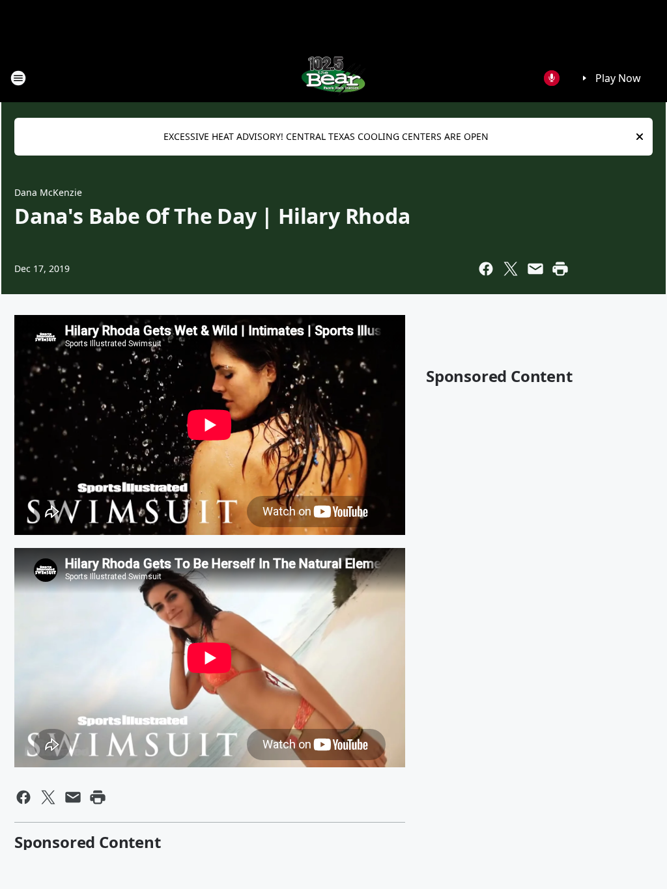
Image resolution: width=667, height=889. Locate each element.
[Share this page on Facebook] (486, 269)
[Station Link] (333, 78)
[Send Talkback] (552, 78)
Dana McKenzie (48, 192)
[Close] (639, 136)
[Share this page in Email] (535, 269)
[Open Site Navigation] (18, 78)
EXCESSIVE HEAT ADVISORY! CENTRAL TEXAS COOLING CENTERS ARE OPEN (326, 136)
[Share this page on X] (511, 269)
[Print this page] (560, 269)
